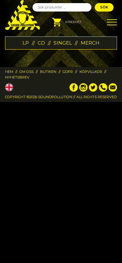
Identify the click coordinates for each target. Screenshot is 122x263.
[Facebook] (73, 90)
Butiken (48, 71)
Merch (90, 43)
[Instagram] (83, 90)
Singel (62, 43)
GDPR (68, 71)
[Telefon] (103, 90)
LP (26, 43)
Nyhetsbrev (17, 77)
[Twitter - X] (93, 90)
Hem (9, 71)
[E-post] (113, 90)
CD (41, 43)
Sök (104, 7)
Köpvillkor (90, 71)
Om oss (26, 71)
